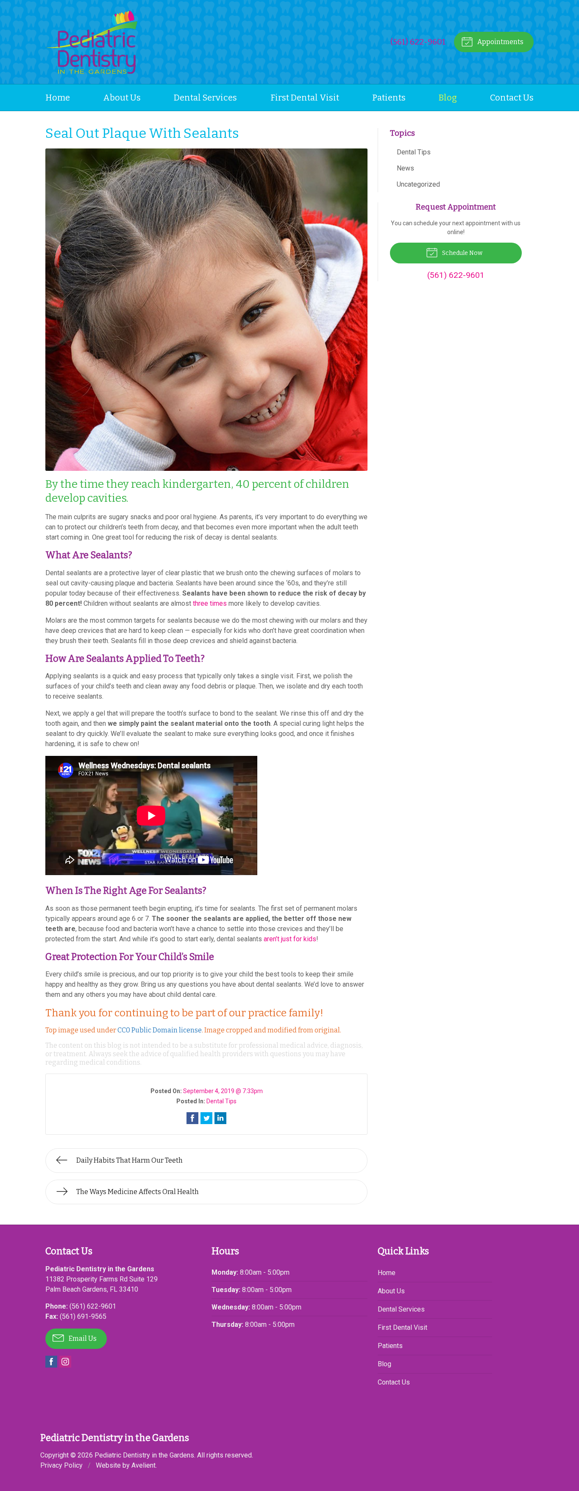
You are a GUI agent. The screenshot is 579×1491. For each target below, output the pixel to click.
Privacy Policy (61, 1465)
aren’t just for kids (290, 939)
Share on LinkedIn (220, 1118)
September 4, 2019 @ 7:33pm (223, 1091)
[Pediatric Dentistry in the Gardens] (91, 42)
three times (210, 603)
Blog (448, 97)
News (405, 168)
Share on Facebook (192, 1118)
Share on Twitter (206, 1118)
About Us (122, 97)
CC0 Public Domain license (159, 1030)
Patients (389, 97)
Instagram (65, 1362)
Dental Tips (221, 1101)
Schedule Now (461, 253)
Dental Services (205, 97)
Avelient (143, 1465)
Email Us (82, 1338)
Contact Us (512, 97)
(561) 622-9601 (418, 42)
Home (57, 97)
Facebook (51, 1362)
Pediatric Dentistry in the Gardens (144, 1455)
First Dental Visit (304, 97)
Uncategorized (418, 184)
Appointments (499, 42)
